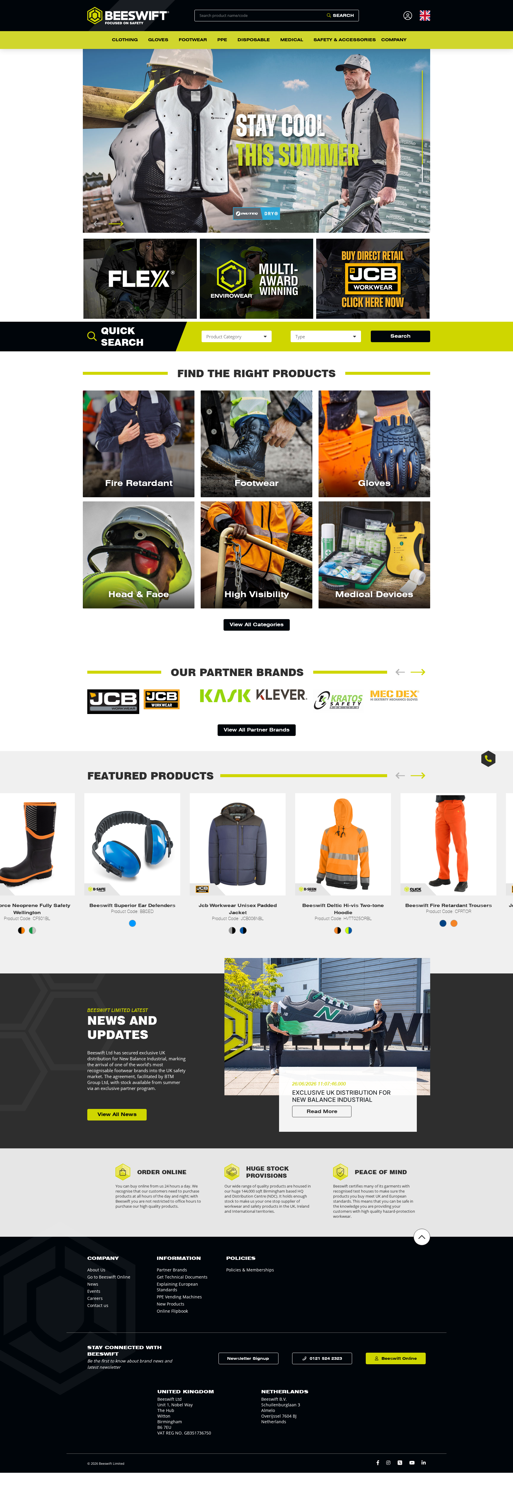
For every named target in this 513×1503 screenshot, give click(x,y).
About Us (96, 1270)
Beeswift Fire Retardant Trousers (431, 905)
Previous (78, 141)
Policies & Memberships (250, 1270)
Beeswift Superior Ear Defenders (115, 905)
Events (93, 1291)
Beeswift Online (399, 1358)
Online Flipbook (172, 1311)
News (92, 1284)
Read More (322, 1111)
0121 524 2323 (326, 1358)
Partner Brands (172, 1270)
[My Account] (408, 15)
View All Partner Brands (256, 730)
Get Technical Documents (182, 1277)
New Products (170, 1304)
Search (343, 15)
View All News (117, 1114)
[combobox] (425, 15)
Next (435, 141)
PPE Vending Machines (179, 1297)
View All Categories (257, 624)
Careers (95, 1298)
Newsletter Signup (248, 1358)
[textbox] (425, 15)
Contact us (97, 1305)
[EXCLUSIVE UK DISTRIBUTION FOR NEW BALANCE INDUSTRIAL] (327, 1026)
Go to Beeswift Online (108, 1277)
